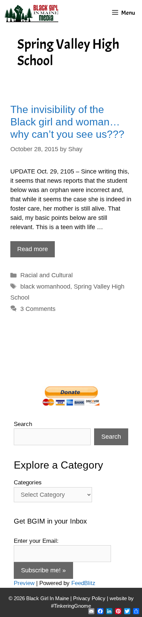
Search (23, 424)
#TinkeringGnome (71, 606)
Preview (24, 583)
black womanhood (45, 286)
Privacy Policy (89, 598)
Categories (28, 482)
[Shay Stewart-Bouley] (32, 13)
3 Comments (37, 308)
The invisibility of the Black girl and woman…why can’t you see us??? (67, 122)
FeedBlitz (83, 583)
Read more (32, 249)
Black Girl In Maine (48, 598)
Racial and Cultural (46, 275)
